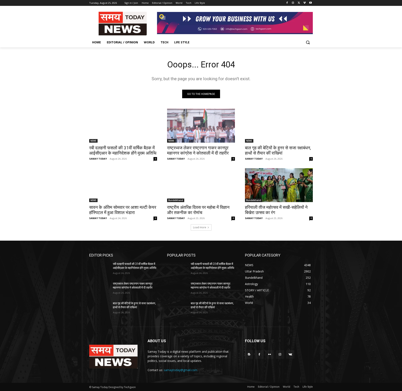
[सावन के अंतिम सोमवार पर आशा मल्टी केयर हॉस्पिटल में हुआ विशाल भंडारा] (123, 185)
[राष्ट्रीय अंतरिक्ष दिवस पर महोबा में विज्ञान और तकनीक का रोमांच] (201, 185)
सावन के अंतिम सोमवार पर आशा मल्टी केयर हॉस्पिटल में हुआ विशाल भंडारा (122, 210)
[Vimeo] (304, 3)
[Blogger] (249, 354)
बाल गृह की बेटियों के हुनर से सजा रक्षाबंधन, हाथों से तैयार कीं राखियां (278, 150)
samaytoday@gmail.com (180, 370)
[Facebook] (287, 3)
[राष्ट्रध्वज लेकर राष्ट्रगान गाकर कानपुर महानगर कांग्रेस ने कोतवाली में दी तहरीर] (201, 126)
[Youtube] (310, 3)
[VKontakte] (290, 354)
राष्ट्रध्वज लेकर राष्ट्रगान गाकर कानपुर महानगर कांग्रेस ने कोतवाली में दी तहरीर (198, 150)
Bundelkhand (175, 200)
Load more (199, 227)
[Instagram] (293, 3)
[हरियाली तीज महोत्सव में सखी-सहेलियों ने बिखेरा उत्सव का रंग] (279, 185)
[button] (308, 42)
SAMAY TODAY (98, 158)
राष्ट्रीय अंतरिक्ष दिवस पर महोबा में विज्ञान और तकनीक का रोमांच (198, 210)
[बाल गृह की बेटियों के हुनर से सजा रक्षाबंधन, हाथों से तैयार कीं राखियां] (279, 126)
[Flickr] (269, 354)
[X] (298, 3)
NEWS (93, 140)
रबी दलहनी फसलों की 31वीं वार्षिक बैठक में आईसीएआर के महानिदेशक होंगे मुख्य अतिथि (122, 150)
